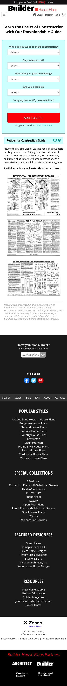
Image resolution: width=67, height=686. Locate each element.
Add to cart (33, 118)
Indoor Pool (33, 497)
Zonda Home (33, 605)
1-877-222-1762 (43, 125)
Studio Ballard (33, 558)
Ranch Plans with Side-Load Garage (33, 508)
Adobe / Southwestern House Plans (33, 419)
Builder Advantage (33, 593)
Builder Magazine (33, 597)
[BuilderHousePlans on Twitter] (33, 380)
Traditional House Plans (33, 454)
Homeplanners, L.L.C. (33, 547)
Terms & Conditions (28, 638)
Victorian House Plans (33, 458)
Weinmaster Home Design (34, 566)
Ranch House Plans (33, 450)
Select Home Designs (33, 551)
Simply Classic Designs (33, 555)
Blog (28, 397)
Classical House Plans (33, 427)
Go (43, 354)
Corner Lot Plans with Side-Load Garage (33, 485)
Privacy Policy (8, 638)
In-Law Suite (33, 493)
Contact (60, 397)
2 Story (33, 516)
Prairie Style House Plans (33, 446)
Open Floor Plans (33, 504)
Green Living (33, 543)
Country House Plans (34, 435)
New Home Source (33, 589)
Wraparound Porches (33, 520)
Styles (18, 397)
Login (57, 15)
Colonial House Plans (34, 431)
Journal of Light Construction (33, 601)
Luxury (33, 500)
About (47, 397)
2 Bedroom (33, 481)
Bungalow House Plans (33, 423)
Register (49, 15)
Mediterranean (33, 442)
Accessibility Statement (54, 638)
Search (6, 397)
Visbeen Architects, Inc (33, 562)
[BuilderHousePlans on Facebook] (26, 380)
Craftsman (33, 439)
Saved (40, 15)
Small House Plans (33, 512)
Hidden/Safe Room (33, 489)
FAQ (37, 397)
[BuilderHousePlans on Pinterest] (40, 380)
